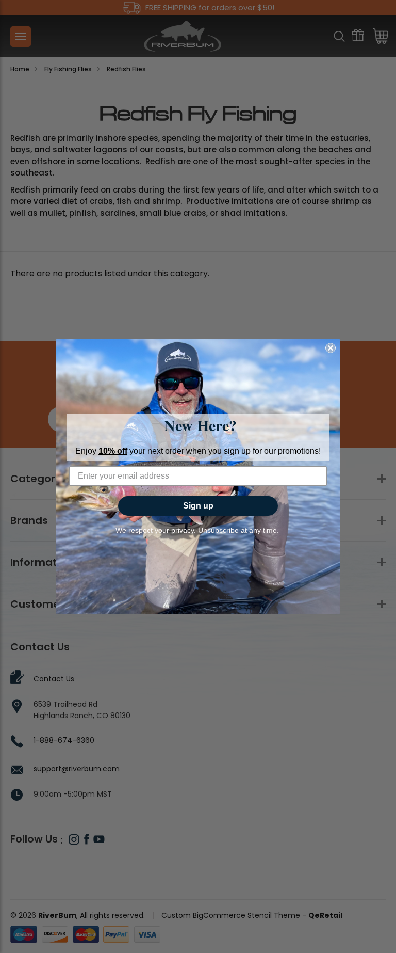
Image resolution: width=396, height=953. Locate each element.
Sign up (198, 505)
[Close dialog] (330, 348)
